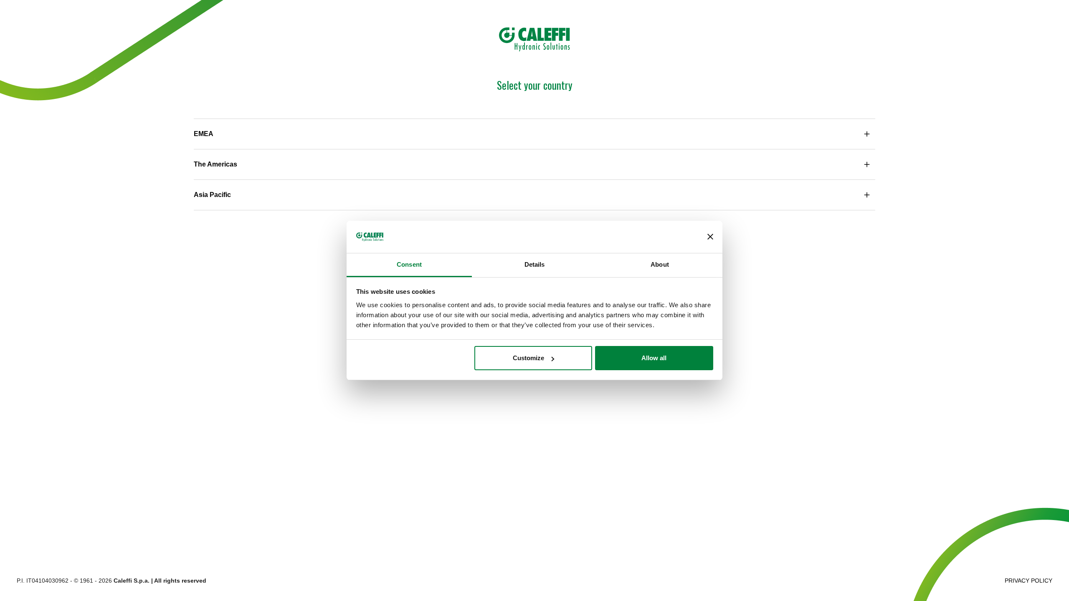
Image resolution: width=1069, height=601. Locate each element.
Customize (528, 357)
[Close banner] (710, 237)
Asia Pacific (212, 194)
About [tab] (660, 264)
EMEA (203, 133)
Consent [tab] (409, 264)
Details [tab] (534, 264)
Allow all (653, 357)
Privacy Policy (1028, 580)
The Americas (215, 164)
